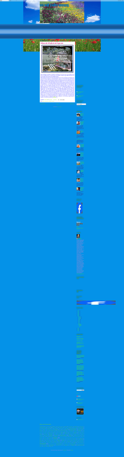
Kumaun (56, 435)
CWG (66, 428)
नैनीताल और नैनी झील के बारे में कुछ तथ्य (52, 43)
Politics (58, 440)
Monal (82, 436)
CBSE (61, 428)
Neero (67, 439)
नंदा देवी (51, 446)
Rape (65, 441)
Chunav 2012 (41, 429)
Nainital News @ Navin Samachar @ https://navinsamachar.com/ (80, 343)
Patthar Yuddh (47, 440)
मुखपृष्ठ (77, 226)
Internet (55, 434)
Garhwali (56, 431)
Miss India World (76, 436)
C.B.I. (58, 428)
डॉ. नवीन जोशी (79, 238)
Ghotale (63, 431)
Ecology (75, 430)
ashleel (69, 445)
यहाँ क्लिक (54, 97)
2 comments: (55, 99)
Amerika (66, 426)
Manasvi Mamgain (61, 436)
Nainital (50, 101)
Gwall (83, 431)
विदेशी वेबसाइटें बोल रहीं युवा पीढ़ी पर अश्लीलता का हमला (82, 189)
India (41, 434)
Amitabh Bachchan (70, 426)
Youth (63, 445)
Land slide (41, 436)
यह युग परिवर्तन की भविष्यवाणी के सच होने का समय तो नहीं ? (82, 145)
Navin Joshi (78, 202)
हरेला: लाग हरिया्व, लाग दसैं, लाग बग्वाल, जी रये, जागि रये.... (82, 180)
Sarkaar (41, 442)
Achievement (58, 426)
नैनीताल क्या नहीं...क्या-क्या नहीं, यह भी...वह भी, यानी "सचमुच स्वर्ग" (82, 155)
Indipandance (51, 434)
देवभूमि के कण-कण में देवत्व (80, 139)
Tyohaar (74, 442)
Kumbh (74, 435)
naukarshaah (44, 446)
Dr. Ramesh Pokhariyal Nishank (61, 430)
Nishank (75, 439)
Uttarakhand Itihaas (59, 443)
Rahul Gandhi (42, 441)
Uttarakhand (43, 444)
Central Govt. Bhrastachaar (72, 428)
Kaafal (77, 434)
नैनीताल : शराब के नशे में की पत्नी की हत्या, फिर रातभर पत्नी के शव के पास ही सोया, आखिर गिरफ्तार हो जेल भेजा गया (80, 356)
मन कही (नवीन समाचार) (54, 5)
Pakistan (41, 440)
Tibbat (65, 442)
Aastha (55, 426)
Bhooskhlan (48, 428)
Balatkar (68, 427)
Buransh (55, 428)
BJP (50, 427)
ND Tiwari (45, 437)
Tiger (67, 442)
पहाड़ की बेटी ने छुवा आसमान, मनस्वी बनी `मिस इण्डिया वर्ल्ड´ (82, 123)
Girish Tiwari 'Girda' (70, 431)
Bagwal (65, 427)
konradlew (64, 450)
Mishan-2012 (71, 436)
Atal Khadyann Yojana (43, 427)
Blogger (72, 450)
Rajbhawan (48, 441)
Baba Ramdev (61, 427)
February (79, 318)
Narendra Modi (50, 439)
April (79, 320)
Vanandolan (44, 445)
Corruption (56, 429)
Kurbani (82, 435)
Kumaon (50, 435)
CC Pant (64, 428)
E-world (68, 430)
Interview (58, 434)
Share (77, 393)
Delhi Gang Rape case (73, 429)
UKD (77, 442)
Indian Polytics (46, 434)
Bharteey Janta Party (80, 427)
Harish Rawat (50, 432)
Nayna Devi (59, 439)
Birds (52, 428)
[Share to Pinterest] (64, 99)
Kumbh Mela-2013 (78, 435)
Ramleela (63, 441)
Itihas (62, 434)
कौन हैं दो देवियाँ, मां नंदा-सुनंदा (82, 132)
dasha (77, 445)
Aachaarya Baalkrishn (47, 426)
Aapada (52, 426)
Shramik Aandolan (50, 442)
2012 (78, 313)
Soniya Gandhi (55, 442)
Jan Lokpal (68, 434)
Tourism (53, 101)
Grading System (76, 431)
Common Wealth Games (50, 429)
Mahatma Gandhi (52, 436)
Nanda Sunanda (45, 439)
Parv (44, 440)
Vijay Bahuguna (52, 445)
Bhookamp (44, 428)
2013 (78, 314)
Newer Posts (43, 103)
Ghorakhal (59, 431)
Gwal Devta (80, 431)
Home (57, 103)
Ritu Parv (75, 441)
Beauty (71, 427)
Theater (62, 442)
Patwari (51, 440)
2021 (78, 329)
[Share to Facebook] (63, 99)
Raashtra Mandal (81, 440)
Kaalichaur (80, 434)
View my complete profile (80, 273)
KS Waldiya (73, 434)
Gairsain (47, 431)
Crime (60, 429)
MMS (47, 436)
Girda (65, 431)
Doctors (48, 430)
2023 (78, 330)
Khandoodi (46, 435)
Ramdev (59, 441)
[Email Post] (58, 99)
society (48, 446)
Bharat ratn (75, 427)
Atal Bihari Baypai (81, 426)
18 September (41, 426)
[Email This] (60, 99)
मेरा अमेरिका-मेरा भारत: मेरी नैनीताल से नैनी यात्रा (82, 163)
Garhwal (53, 431)
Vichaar (47, 445)
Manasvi (57, 436)
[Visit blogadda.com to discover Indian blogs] (79, 396)
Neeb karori (63, 439)
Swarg (59, 442)
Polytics (63, 440)
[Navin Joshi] (79, 213)
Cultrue (63, 429)
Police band (54, 440)
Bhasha (41, 428)
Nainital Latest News (79, 340)
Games (50, 431)
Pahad (81, 439)
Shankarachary (45, 442)
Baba (57, 427)
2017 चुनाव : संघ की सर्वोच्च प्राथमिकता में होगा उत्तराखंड (80, 339)
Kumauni (69, 435)
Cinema (45, 429)
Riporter (72, 441)
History (43, 101)
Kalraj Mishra (42, 435)
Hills (62, 433)
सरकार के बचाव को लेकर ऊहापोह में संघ (79, 336)
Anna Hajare (75, 426)
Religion (69, 441)
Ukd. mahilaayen (81, 442)
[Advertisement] (62, 30)
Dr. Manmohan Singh (53, 430)
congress (73, 445)
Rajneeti (55, 441)
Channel (79, 428)
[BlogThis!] (61, 99)
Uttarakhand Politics (73, 443)
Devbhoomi (79, 429)
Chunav (82, 428)
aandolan (66, 445)
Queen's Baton (76, 440)
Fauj (82, 430)
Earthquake (71, 430)
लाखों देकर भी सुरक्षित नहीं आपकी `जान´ (82, 171)
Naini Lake (46, 101)
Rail (45, 441)
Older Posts (72, 103)
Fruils (44, 431)
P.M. (78, 439)
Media (67, 436)
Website (60, 445)
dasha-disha (81, 445)
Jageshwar (65, 434)
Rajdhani (52, 441)
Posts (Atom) (59, 106)
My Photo (41, 437)
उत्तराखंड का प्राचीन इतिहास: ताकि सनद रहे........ (82, 114)
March (79, 319)
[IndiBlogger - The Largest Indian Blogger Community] (80, 414)
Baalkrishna (53, 427)
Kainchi (83, 434)
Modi (80, 436)
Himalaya (66, 432)
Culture (67, 429)
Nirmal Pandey (71, 439)
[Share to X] (62, 99)
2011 (78, 312)
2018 (78, 328)
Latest (45, 436)
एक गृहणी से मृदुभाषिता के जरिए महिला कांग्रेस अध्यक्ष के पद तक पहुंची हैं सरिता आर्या (80, 346)
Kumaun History (63, 435)
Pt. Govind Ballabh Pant (70, 440)
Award (48, 427)
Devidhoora (44, 430)
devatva (41, 446)
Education (79, 430)
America (63, 426)
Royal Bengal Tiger (80, 441)
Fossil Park (41, 431)
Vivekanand (56, 445)
